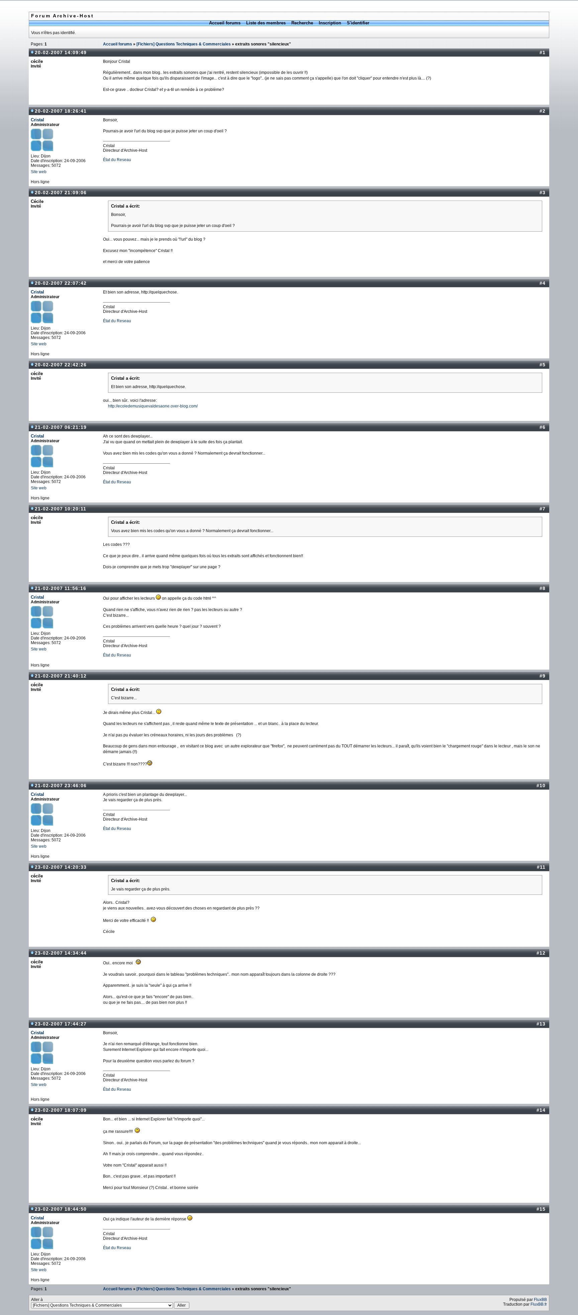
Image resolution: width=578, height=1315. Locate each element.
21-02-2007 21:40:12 (61, 676)
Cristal (37, 119)
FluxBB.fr (539, 1304)
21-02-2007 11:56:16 (60, 588)
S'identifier (358, 22)
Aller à (37, 1299)
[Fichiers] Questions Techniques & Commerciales (183, 44)
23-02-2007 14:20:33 (61, 867)
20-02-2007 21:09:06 (61, 192)
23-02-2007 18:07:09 (61, 1110)
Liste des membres (266, 22)
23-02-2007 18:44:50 (61, 1209)
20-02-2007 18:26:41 (61, 111)
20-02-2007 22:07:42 (61, 283)
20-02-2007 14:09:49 (61, 52)
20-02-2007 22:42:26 (61, 364)
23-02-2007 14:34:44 (61, 953)
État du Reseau (117, 159)
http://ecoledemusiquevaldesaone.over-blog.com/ (153, 406)
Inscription (330, 22)
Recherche (302, 22)
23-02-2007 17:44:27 (61, 1024)
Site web (38, 171)
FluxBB (540, 1299)
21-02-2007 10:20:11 (60, 508)
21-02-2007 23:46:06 (61, 785)
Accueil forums (224, 22)
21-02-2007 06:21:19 (61, 427)
